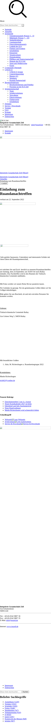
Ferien (10, 708)
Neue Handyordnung (13, 408)
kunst (9, 717)
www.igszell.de (12, 626)
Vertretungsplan (13, 712)
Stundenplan (12, 710)
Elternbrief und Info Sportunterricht (18, 406)
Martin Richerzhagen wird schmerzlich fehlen (22, 410)
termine (10, 721)
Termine (10, 704)
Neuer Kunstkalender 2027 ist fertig (18, 404)
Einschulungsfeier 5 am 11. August (18, 402)
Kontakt (8, 133)
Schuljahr (11, 706)
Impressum (9, 131)
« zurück (4, 183)
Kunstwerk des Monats (16, 719)
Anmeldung (12, 702)
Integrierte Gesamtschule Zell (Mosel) (14, 173)
